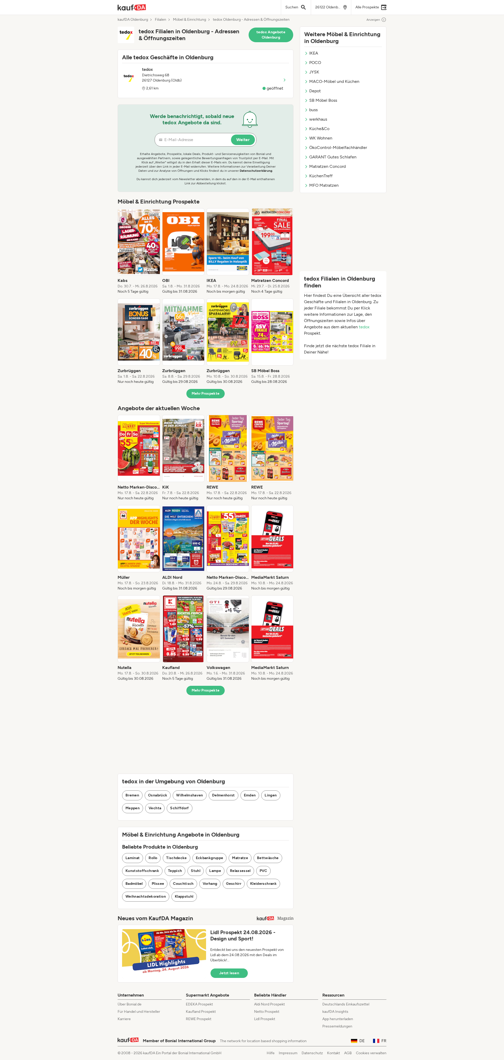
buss (313, 109)
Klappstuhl (184, 896)
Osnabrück (157, 795)
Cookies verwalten (371, 1053)
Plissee (158, 883)
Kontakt (333, 1053)
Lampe (215, 871)
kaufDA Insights (335, 1011)
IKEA (313, 53)
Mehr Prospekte (206, 393)
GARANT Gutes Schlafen (332, 156)
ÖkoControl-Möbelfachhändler (338, 147)
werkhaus (318, 119)
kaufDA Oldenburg (133, 20)
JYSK (314, 71)
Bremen (132, 795)
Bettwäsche (268, 858)
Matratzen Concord (327, 166)
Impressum (288, 1053)
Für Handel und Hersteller (139, 1011)
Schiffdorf (179, 808)
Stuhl (195, 871)
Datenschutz (312, 1053)
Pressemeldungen (337, 1026)
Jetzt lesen (229, 973)
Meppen (132, 808)
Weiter (243, 139)
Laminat (132, 858)
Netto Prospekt (266, 1011)
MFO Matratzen (324, 185)
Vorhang (210, 883)
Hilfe (271, 1053)
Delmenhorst (223, 795)
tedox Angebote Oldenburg (270, 35)
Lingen (271, 795)
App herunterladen (337, 1019)
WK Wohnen (320, 138)
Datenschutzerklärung (256, 171)
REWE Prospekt (198, 1019)
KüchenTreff (321, 175)
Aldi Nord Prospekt (269, 1004)
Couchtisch (183, 883)
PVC (263, 871)
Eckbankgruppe (209, 858)
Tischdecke (176, 858)
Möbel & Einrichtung (189, 20)
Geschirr (233, 883)
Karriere (124, 1019)
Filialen (160, 20)
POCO (315, 62)
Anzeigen (373, 20)
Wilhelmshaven (189, 795)
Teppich (175, 871)
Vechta (155, 808)
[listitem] (139, 251)
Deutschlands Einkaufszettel (345, 1004)
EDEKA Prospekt (199, 1004)
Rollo (153, 858)
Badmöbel (134, 883)
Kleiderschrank (263, 883)
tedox (364, 326)
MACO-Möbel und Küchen (334, 81)
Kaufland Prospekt (201, 1011)
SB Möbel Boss (323, 100)
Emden (250, 795)
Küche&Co (319, 128)
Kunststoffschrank (142, 871)
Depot (315, 90)
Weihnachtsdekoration (145, 896)
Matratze (240, 858)
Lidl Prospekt (264, 1019)
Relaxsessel (240, 871)
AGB (348, 1053)
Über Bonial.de (129, 1004)
